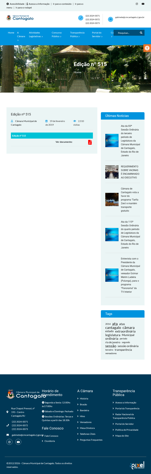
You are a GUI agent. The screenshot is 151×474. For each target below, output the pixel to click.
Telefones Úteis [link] (87, 433)
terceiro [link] (109, 349)
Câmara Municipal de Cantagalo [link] (38, 463)
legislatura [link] (112, 335)
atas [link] (122, 324)
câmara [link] (129, 327)
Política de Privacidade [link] (126, 429)
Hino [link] (82, 416)
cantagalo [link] (113, 327)
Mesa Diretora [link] (87, 428)
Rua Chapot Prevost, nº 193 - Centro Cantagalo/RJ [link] (23, 412)
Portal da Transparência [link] (127, 408)
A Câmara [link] (21, 34)
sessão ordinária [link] (128, 346)
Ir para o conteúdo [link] (62, 3)
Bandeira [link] (84, 410)
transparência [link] (123, 349)
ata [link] (115, 324)
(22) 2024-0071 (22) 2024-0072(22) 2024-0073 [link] (93, 19)
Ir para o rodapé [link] (24, 7)
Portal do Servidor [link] (96, 34)
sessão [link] (110, 346)
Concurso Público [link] (57, 34)
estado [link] (109, 331)
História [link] (84, 398)
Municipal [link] (128, 335)
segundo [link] (126, 342)
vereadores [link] (111, 353)
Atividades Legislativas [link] (35, 34)
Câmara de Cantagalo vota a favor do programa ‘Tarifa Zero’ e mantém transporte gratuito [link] (130, 199)
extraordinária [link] (125, 331)
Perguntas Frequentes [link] (91, 439)
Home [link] (11, 32)
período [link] (123, 338)
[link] (147, 48)
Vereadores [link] (86, 422)
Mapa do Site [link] (122, 435)
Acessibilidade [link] (17, 3)
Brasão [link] (83, 404)
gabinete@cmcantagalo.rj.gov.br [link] (130, 17)
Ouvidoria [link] (50, 441)
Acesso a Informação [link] (39, 3)
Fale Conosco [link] (51, 435)
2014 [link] (108, 323)
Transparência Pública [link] (77, 34)
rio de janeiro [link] (112, 342)
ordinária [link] (111, 338)
